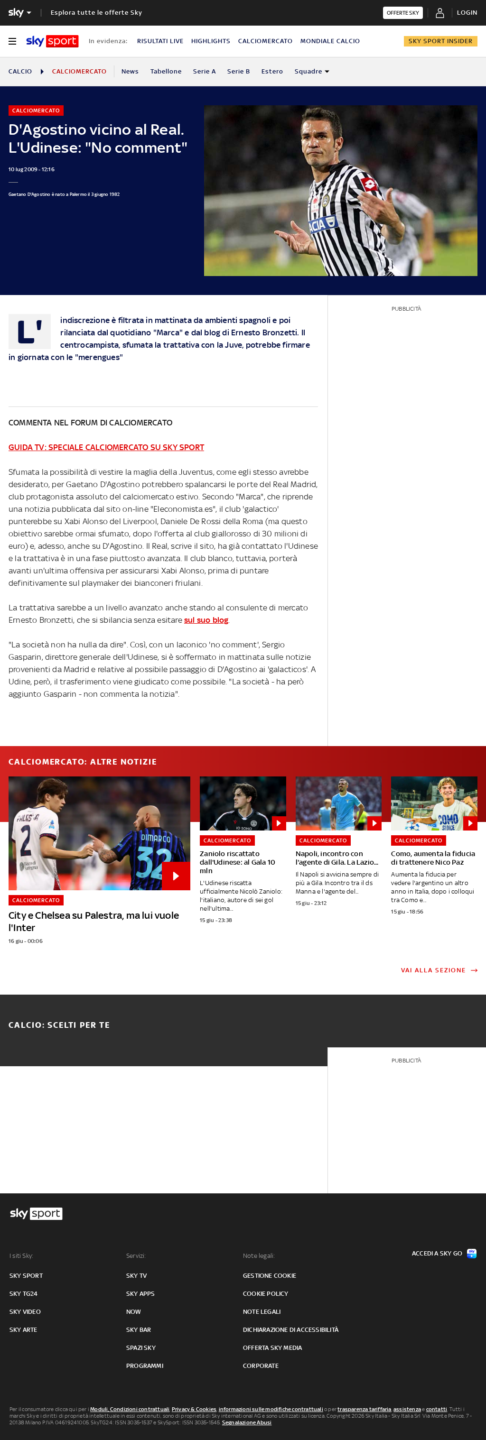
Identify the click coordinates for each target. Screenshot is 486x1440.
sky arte (23, 1329)
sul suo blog (206, 620)
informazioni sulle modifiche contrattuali (271, 1409)
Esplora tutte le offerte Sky (96, 12)
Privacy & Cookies (194, 1409)
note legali (261, 1311)
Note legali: (259, 1255)
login (467, 12)
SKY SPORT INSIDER (441, 41)
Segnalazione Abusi (247, 1422)
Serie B (238, 71)
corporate (261, 1365)
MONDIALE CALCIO (330, 41)
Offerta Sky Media (272, 1347)
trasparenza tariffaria (364, 1409)
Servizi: (136, 1255)
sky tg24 (23, 1293)
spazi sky (141, 1347)
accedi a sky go (437, 1253)
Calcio (20, 71)
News (130, 71)
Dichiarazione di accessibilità (290, 1329)
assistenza (407, 1409)
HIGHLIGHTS (211, 41)
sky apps (140, 1293)
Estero (272, 71)
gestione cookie (269, 1275)
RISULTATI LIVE (160, 41)
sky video (25, 1311)
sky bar (138, 1329)
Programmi (144, 1365)
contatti (437, 1409)
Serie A (204, 71)
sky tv (136, 1275)
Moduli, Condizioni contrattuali (129, 1409)
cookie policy (266, 1293)
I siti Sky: (21, 1255)
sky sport (26, 1275)
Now (133, 1311)
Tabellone (166, 71)
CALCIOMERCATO (265, 41)
